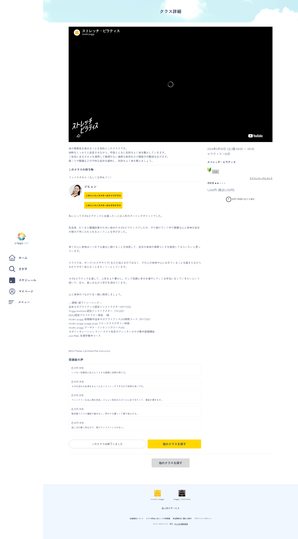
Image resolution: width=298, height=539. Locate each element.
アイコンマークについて (261, 178)
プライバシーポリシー (203, 518)
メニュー (24, 302)
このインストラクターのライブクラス (103, 195)
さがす (23, 269)
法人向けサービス (171, 508)
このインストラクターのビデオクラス (103, 205)
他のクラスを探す (174, 444)
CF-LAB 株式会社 (181, 523)
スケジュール (27, 280)
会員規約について (136, 518)
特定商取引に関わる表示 (182, 518)
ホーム (23, 257)
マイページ (26, 291)
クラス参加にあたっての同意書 (158, 518)
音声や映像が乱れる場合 (243, 198)
